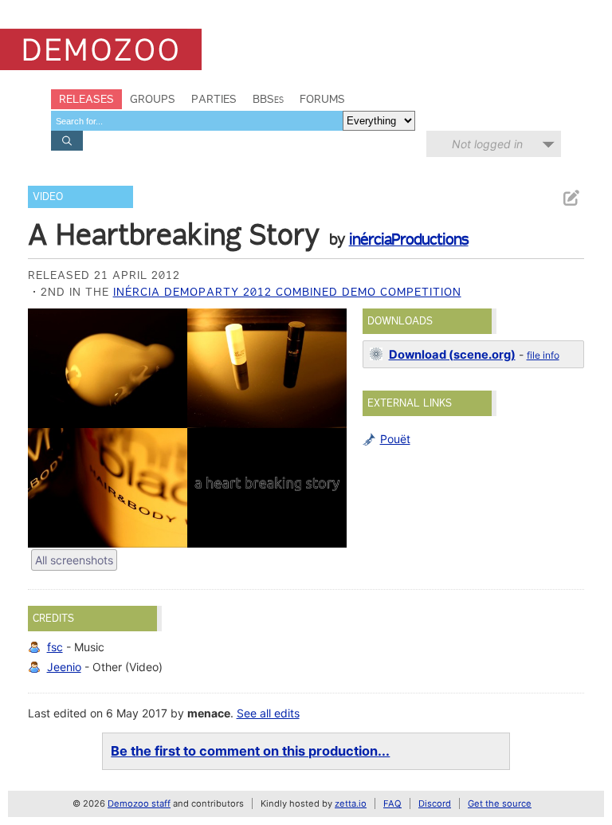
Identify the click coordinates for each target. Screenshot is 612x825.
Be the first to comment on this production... (250, 751)
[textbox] (197, 121)
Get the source (500, 803)
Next (327, 428)
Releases (86, 99)
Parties (214, 99)
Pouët (395, 439)
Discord (434, 803)
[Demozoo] (101, 49)
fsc (55, 647)
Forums (322, 99)
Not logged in (487, 144)
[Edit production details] (570, 198)
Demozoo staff (139, 803)
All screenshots (74, 560)
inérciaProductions (409, 239)
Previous (48, 428)
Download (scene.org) (452, 355)
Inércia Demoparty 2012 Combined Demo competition (287, 292)
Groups (152, 99)
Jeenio (64, 667)
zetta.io (351, 803)
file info (543, 355)
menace (208, 713)
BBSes (268, 99)
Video (48, 196)
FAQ (392, 803)
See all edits (268, 713)
